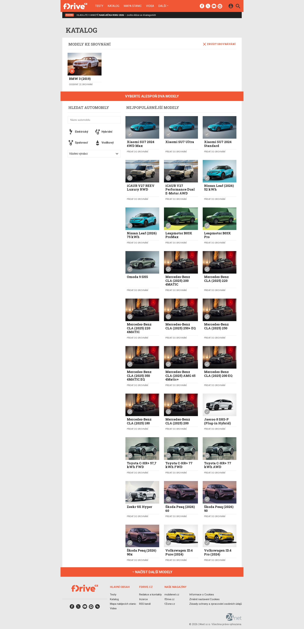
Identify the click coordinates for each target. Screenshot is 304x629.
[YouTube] (213, 6)
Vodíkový (108, 142)
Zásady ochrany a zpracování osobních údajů (215, 603)
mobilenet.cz (171, 594)
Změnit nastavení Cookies (204, 599)
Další (162, 5)
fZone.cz (169, 603)
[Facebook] (202, 6)
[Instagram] (219, 6)
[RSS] (97, 607)
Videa (150, 6)
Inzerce (143, 599)
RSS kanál (145, 603)
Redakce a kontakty (150, 594)
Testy (99, 6)
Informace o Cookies (201, 594)
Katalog (113, 6)
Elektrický (81, 131)
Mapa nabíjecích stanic (123, 603)
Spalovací (81, 142)
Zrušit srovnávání (221, 44)
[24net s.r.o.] (234, 619)
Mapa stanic (133, 6)
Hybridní (107, 131)
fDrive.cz (169, 599)
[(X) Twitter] (207, 6)
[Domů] (75, 6)
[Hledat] (237, 7)
